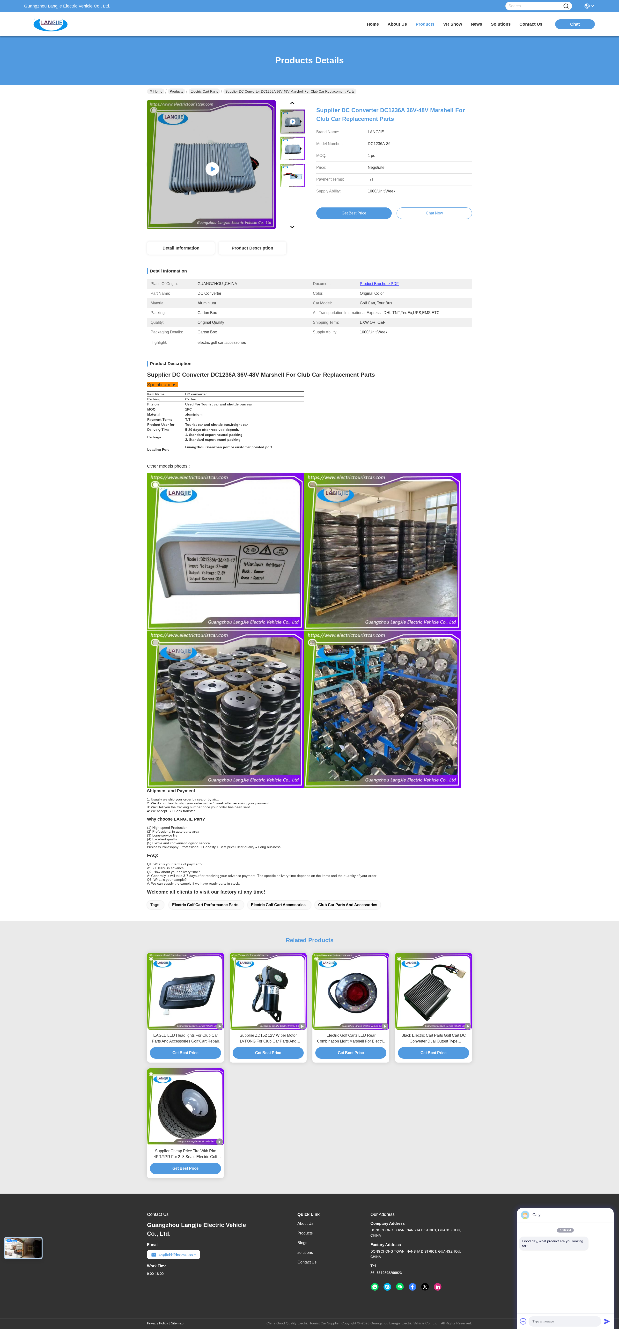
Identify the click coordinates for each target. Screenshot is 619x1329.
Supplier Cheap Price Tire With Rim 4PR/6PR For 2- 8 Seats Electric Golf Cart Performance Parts (185, 1154)
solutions (501, 24)
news (476, 24)
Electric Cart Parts (204, 91)
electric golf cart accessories (278, 905)
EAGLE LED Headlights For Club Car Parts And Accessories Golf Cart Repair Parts (185, 1038)
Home (373, 24)
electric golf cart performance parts (205, 905)
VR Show (452, 24)
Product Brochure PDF (379, 284)
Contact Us (307, 1262)
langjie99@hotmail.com (177, 1254)
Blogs (302, 1243)
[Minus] (607, 1215)
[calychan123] (387, 1287)
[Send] (607, 1321)
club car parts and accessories (347, 905)
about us (397, 24)
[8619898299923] (374, 1287)
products (425, 24)
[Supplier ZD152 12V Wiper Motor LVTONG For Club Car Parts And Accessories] (268, 991)
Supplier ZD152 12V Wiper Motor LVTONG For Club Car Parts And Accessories (268, 1038)
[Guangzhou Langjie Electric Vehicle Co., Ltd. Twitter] (425, 1287)
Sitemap (177, 1323)
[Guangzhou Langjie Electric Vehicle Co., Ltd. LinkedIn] (437, 1287)
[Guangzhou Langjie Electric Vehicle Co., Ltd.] (50, 24)
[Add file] (523, 1321)
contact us (530, 24)
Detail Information (180, 248)
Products (176, 91)
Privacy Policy (157, 1323)
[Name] (566, 6)
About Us (305, 1223)
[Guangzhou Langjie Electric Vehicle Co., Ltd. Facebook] (412, 1287)
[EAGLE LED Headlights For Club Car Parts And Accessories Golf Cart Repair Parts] (185, 991)
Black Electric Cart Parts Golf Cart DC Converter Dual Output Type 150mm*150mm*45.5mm (433, 1038)
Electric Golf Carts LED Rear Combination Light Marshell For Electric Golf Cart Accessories (351, 1038)
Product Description (252, 248)
